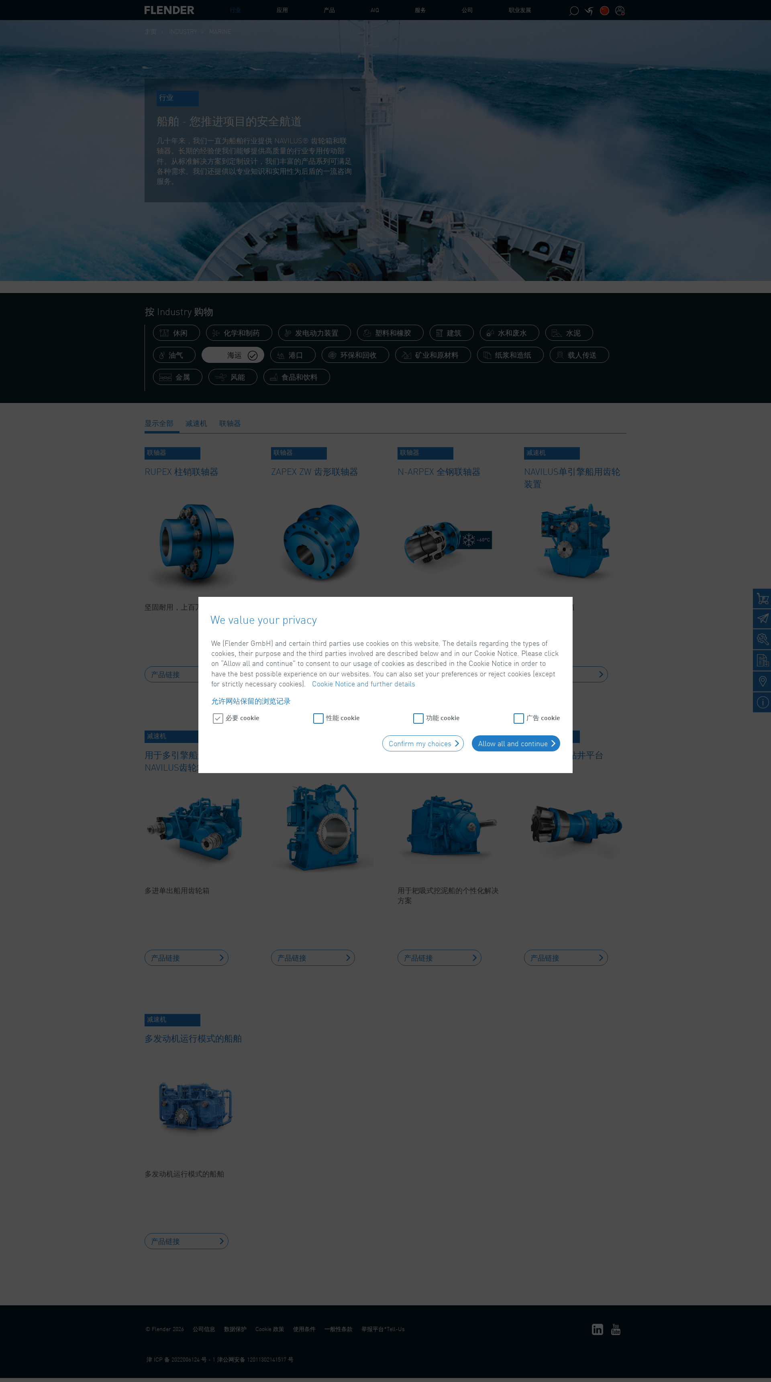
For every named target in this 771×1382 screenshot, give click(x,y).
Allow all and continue (513, 743)
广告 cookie (543, 717)
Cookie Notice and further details (363, 683)
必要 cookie (242, 717)
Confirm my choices (420, 743)
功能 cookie (443, 717)
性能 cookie (343, 717)
